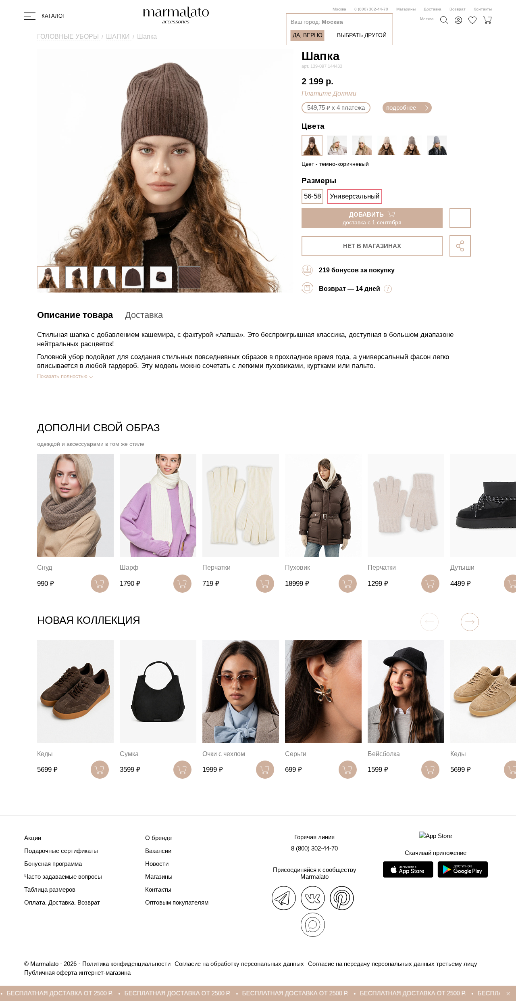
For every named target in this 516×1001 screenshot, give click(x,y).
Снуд (44, 567)
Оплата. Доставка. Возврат (62, 902)
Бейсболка (384, 753)
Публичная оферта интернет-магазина (77, 972)
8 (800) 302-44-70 (371, 9)
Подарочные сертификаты (61, 850)
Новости (157, 863)
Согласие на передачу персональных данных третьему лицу (392, 963)
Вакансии (158, 850)
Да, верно (307, 35)
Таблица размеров (49, 889)
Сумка (129, 753)
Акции (32, 837)
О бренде (158, 837)
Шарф (129, 567)
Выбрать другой (362, 35)
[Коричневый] (414, 145)
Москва (339, 9)
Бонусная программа (53, 863)
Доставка (432, 9)
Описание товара (75, 315)
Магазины (406, 9)
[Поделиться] (460, 246)
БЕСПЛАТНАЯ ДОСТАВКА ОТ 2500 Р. (152, 993)
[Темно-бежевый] (389, 145)
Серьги (295, 753)
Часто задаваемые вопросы (63, 876)
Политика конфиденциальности (126, 963)
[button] (470, 622)
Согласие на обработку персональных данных (239, 963)
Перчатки (216, 567)
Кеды (45, 753)
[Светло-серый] (439, 145)
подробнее (401, 107)
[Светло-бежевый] (364, 145)
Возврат (457, 9)
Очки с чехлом (223, 753)
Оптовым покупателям (176, 902)
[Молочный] (339, 145)
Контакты (483, 9)
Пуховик (297, 567)
